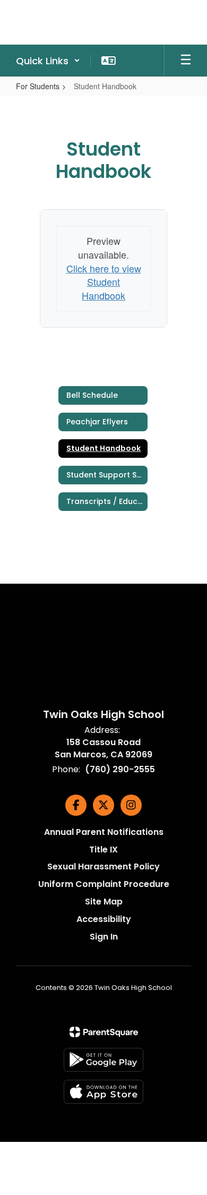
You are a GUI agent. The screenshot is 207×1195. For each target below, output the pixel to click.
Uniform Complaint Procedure (103, 884)
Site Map (104, 901)
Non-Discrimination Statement (104, 1002)
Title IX (103, 849)
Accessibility (103, 919)
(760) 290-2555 (120, 769)
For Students (37, 86)
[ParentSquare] (104, 1032)
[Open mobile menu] (186, 60)
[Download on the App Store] (103, 1092)
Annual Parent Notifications (103, 832)
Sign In (104, 937)
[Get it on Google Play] (103, 1060)
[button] (48, 60)
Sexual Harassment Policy (103, 866)
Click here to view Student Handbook (103, 281)
